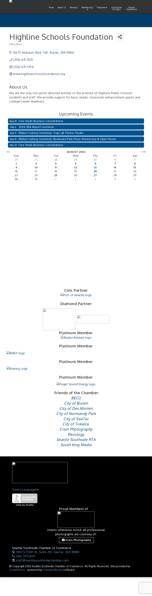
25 (55, 175)
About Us (62, 7)
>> (144, 151)
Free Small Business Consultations (41, 121)
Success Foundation (131, 8)
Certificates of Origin (116, 8)
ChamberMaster (53, 569)
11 (56, 167)
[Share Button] (120, 37)
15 (134, 167)
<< (8, 151)
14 (115, 167)
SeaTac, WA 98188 (47, 552)
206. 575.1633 (25, 556)
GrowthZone (17, 569)
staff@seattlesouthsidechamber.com (42, 560)
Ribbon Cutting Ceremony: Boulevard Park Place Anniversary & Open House (67, 139)
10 (36, 167)
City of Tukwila (75, 423)
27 (95, 175)
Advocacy (74, 7)
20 (95, 171)
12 (75, 167)
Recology (76, 434)
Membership (87, 7)
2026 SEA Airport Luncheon (36, 126)
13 (95, 167)
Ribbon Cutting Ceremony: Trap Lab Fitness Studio (51, 132)
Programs (101, 7)
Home (51, 7)
